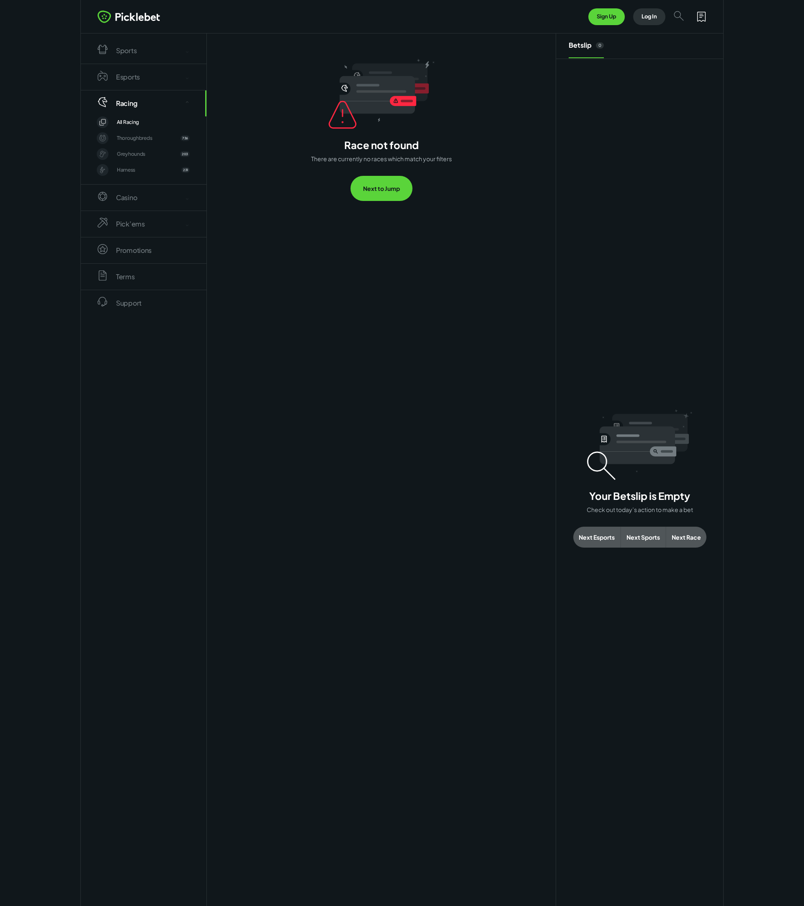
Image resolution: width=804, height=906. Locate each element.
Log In (649, 16)
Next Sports (643, 537)
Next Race (686, 537)
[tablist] (639, 46)
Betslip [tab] (585, 45)
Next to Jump (381, 188)
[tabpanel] (639, 478)
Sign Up (606, 16)
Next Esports (597, 537)
